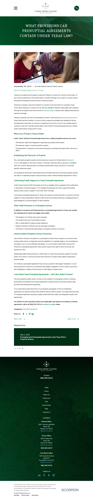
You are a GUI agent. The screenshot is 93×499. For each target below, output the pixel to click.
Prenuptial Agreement (30, 309)
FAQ (46, 402)
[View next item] (23, 348)
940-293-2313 (46, 378)
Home (46, 391)
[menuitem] (16, 495)
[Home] (46, 8)
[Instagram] (54, 475)
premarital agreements (69, 117)
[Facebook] (44, 475)
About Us (46, 395)
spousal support (49, 110)
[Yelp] (49, 475)
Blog (46, 409)
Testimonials (46, 405)
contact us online (49, 304)
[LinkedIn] (39, 475)
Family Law (46, 398)
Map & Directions (46, 431)
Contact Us (46, 412)
